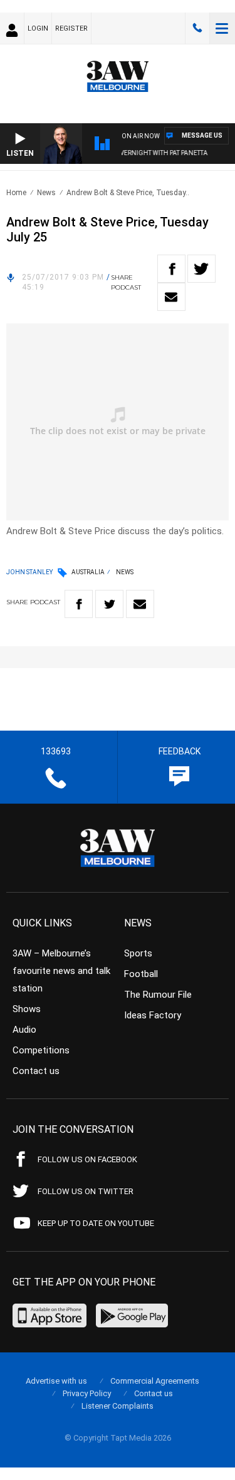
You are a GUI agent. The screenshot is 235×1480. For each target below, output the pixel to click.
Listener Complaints (117, 1406)
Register (71, 28)
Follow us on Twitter (85, 1191)
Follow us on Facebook (87, 1159)
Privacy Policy (87, 1393)
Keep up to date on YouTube (96, 1223)
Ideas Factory (152, 1015)
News (46, 192)
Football (141, 974)
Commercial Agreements (154, 1381)
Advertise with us (56, 1381)
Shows (27, 1009)
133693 (197, 28)
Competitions (41, 1050)
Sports (138, 953)
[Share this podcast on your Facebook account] (171, 269)
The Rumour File (158, 994)
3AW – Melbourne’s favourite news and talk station (61, 971)
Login (38, 28)
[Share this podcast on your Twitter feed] (201, 269)
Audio (24, 1029)
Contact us (36, 1071)
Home (16, 192)
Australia (88, 572)
